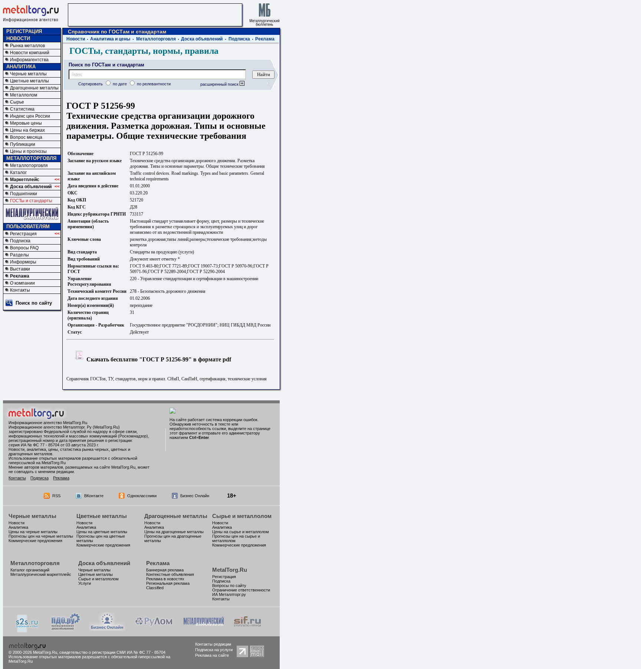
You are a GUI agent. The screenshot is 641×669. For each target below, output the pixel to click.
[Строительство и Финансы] (247, 629)
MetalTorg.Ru (229, 570)
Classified (155, 588)
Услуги (84, 583)
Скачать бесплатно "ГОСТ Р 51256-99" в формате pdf (158, 359)
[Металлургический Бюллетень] (203, 629)
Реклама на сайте (212, 655)
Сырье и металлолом (242, 516)
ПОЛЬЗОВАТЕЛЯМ (28, 226)
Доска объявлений (31, 186)
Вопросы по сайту (229, 585)
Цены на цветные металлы (101, 531)
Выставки (20, 269)
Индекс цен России (30, 116)
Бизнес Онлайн (194, 495)
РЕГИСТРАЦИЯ (24, 31)
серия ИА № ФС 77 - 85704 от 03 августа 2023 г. (54, 445)
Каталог (18, 172)
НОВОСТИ (18, 38)
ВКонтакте (93, 495)
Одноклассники (142, 495)
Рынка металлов (27, 45)
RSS (56, 495)
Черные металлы (28, 73)
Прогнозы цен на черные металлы (41, 536)
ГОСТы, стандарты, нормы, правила (143, 51)
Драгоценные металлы (34, 88)
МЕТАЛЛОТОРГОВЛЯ (31, 158)
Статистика (22, 109)
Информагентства (29, 59)
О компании (22, 283)
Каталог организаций (29, 570)
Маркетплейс (24, 179)
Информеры (23, 262)
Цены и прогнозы (28, 151)
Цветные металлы (29, 80)
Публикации (22, 144)
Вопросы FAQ (24, 247)
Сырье (17, 102)
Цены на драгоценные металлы (174, 531)
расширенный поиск (220, 84)
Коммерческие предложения (35, 540)
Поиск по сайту (34, 303)
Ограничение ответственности (241, 590)
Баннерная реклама (165, 570)
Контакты (20, 290)
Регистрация (23, 233)
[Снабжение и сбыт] (27, 630)
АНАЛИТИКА (21, 66)
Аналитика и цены (110, 39)
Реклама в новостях (165, 579)
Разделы (19, 255)
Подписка (20, 240)
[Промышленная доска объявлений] (66, 630)
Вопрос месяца (26, 137)
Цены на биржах (27, 130)
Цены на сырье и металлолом (240, 531)
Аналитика (18, 527)
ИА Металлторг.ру (229, 594)
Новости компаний (29, 52)
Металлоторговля (29, 165)
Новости (75, 39)
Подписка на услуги (214, 649)
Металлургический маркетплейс (40, 574)
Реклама (19, 276)
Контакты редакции (213, 644)
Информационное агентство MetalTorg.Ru (48, 422)
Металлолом (23, 95)
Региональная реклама (168, 583)
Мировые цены (26, 123)
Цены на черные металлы (33, 531)
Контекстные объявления (170, 574)
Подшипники (23, 193)
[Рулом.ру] (154, 629)
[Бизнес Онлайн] (107, 629)
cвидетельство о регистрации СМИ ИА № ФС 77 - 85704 (112, 652)
